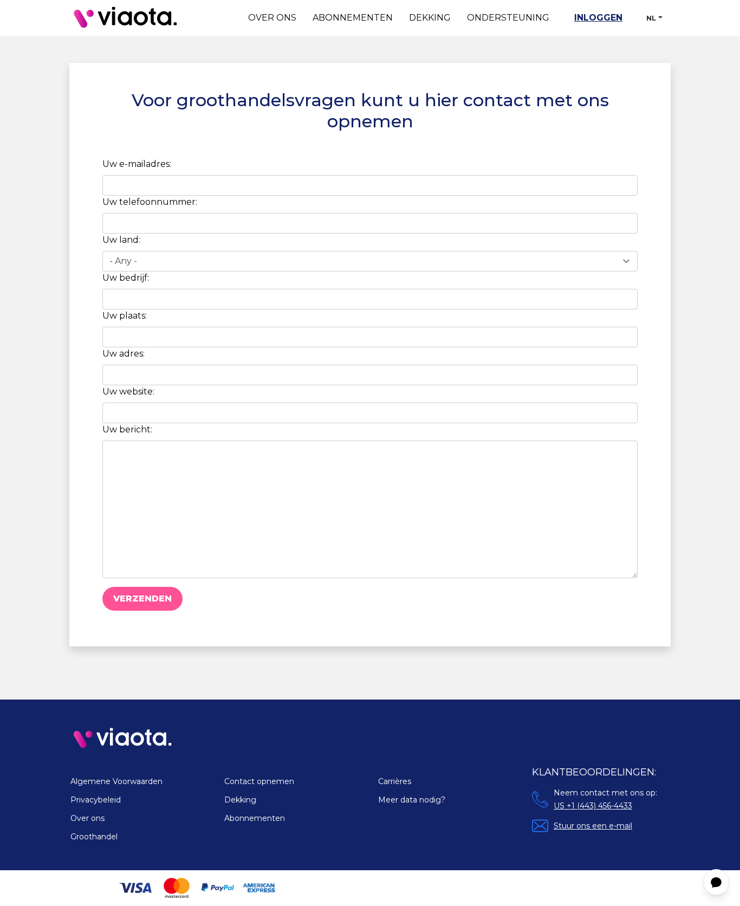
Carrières (394, 781)
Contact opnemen (259, 781)
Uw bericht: (127, 429)
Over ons (272, 17)
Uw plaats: (124, 315)
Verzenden (142, 598)
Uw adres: (123, 353)
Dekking (430, 17)
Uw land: (121, 240)
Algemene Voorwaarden (116, 781)
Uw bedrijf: (125, 278)
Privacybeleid (95, 800)
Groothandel (94, 837)
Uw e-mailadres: (136, 164)
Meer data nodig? (411, 800)
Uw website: (128, 391)
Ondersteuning (508, 17)
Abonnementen (353, 17)
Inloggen (598, 17)
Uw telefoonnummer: (149, 202)
